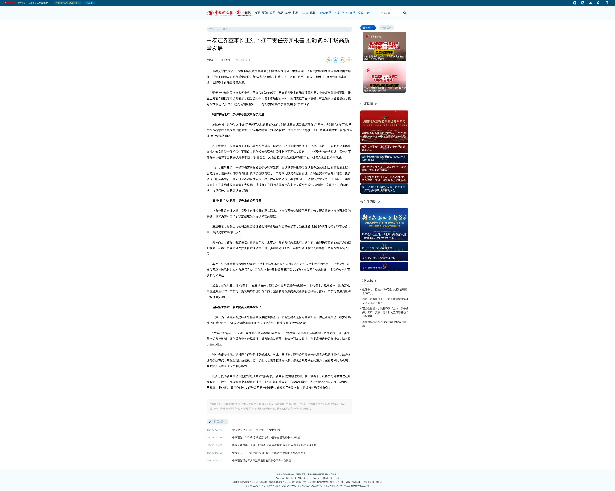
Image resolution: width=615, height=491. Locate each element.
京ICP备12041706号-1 (255, 486)
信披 (336, 12)
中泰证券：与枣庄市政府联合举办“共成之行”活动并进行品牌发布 (269, 453)
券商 (225, 29)
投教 (360, 12)
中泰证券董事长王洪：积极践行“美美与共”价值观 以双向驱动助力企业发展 (274, 445)
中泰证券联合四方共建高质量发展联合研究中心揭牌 (261, 460)
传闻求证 (368, 27)
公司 (272, 12)
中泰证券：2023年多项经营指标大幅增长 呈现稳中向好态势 (266, 437)
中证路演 (371, 104)
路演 (344, 12)
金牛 (370, 12)
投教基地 (366, 281)
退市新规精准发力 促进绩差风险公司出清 (384, 323)
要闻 (265, 12)
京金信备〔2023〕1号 (373, 482)
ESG (305, 12)
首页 (257, 12)
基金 (288, 12)
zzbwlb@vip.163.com (360, 486)
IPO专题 (326, 12)
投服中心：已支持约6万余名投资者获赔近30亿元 (384, 291)
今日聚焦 (386, 27)
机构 (296, 12)
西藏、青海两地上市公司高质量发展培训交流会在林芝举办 (385, 301)
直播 (352, 12)
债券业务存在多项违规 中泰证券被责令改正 (257, 429)
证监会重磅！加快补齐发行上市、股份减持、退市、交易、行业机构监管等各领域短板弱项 (385, 312)
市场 (280, 12)
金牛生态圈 (383, 201)
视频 (313, 12)
